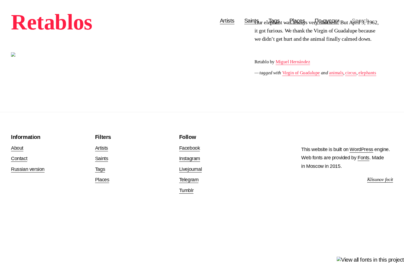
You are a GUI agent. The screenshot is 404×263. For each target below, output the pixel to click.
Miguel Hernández (293, 61)
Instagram (189, 158)
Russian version (28, 169)
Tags (100, 169)
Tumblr (186, 190)
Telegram (189, 179)
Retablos (51, 22)
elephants (367, 72)
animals (336, 72)
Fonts (363, 157)
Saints (251, 21)
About (17, 148)
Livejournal (190, 169)
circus (350, 72)
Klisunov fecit (380, 179)
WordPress (361, 149)
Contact (19, 158)
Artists (227, 21)
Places (102, 179)
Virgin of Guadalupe (301, 72)
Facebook (189, 148)
